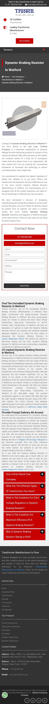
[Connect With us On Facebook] (27, 701)
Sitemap (5, 599)
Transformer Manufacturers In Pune (20, 552)
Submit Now (24, 286)
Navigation (24, 49)
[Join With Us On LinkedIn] (39, 701)
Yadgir (39, 407)
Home (6, 77)
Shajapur (22, 440)
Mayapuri (41, 440)
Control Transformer (9, 623)
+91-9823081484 (14, 4)
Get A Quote (24, 41)
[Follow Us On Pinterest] (44, 701)
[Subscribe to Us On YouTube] (33, 701)
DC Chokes (6, 634)
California (32, 407)
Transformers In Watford (12, 80)
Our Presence (18, 77)
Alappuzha (13, 339)
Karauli (21, 339)
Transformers (7, 595)
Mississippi (32, 440)
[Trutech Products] (24, 13)
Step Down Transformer (11, 627)
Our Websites (7, 610)
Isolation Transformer (10, 637)
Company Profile (8, 592)
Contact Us (6, 606)
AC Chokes (6, 630)
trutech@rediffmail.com (37, 4)
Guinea (4, 339)
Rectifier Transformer (10, 641)
